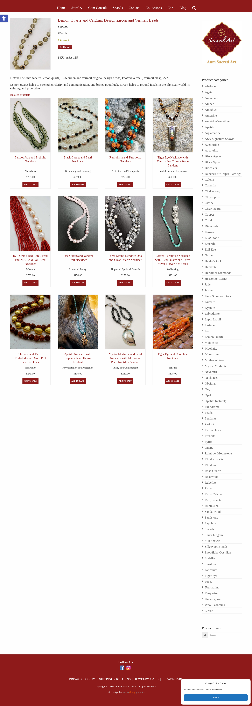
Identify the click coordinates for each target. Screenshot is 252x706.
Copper (209, 214)
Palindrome (212, 407)
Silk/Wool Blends (216, 546)
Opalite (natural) (215, 401)
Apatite (209, 127)
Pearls (209, 412)
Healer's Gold (214, 261)
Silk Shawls (212, 541)
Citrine (209, 203)
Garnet (209, 255)
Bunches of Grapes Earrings (223, 174)
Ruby (208, 488)
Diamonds (211, 226)
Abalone (210, 86)
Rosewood (211, 476)
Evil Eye (210, 249)
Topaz (208, 581)
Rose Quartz (213, 471)
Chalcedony (212, 191)
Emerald (210, 243)
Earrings (210, 232)
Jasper (209, 290)
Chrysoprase (213, 197)
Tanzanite (211, 570)
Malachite (211, 342)
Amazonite (212, 98)
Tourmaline (212, 587)
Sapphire (210, 523)
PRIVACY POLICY (82, 679)
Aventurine (212, 144)
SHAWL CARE (173, 679)
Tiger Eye (211, 576)
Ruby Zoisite (213, 500)
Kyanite (210, 308)
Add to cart (65, 47)
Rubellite (211, 482)
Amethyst (211, 109)
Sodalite (210, 558)
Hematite (211, 267)
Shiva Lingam (214, 535)
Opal (208, 395)
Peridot (209, 424)
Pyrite (208, 442)
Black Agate (213, 156)
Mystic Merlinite (216, 366)
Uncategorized (214, 599)
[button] (4, 18)
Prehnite (210, 436)
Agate (208, 92)
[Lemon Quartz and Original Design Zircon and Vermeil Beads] (30, 44)
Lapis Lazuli (213, 319)
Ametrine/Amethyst (217, 121)
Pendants (210, 418)
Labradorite (212, 313)
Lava (208, 331)
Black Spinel (213, 162)
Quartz (209, 447)
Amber (209, 104)
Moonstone (212, 354)
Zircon (209, 610)
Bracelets (211, 168)
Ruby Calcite (213, 494)
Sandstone (211, 517)
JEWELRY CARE (147, 679)
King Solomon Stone (218, 296)
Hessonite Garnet (216, 278)
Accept (215, 697)
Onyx (208, 389)
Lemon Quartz (214, 337)
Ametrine (211, 115)
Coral (208, 220)
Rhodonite (211, 465)
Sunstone (211, 564)
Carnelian (211, 185)
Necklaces (211, 377)
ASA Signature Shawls (219, 139)
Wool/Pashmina (215, 605)
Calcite (209, 179)
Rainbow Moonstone (218, 453)
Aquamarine (213, 133)
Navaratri (211, 372)
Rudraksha (212, 506)
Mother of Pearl (215, 360)
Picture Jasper (214, 430)
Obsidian (210, 383)
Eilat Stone (212, 238)
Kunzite (210, 302)
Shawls (209, 529)
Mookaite (211, 348)
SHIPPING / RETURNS (115, 679)
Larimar (210, 325)
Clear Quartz (213, 208)
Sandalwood (213, 511)
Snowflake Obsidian (218, 552)
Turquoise (211, 593)
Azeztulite (211, 150)
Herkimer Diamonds (218, 273)
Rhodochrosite (214, 459)
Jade (208, 284)
